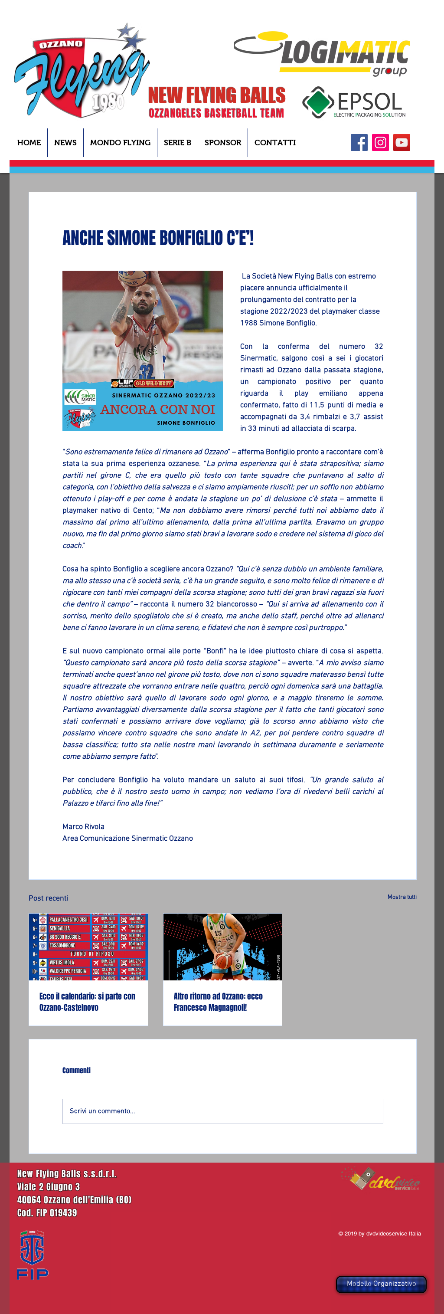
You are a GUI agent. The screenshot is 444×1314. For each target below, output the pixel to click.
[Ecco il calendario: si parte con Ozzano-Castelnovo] (88, 947)
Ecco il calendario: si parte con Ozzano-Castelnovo (87, 1002)
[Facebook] (359, 142)
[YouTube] (401, 142)
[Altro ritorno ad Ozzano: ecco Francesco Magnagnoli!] (222, 947)
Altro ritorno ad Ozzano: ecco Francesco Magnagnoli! (218, 1002)
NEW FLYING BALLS (217, 95)
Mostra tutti (402, 897)
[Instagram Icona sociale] (380, 142)
